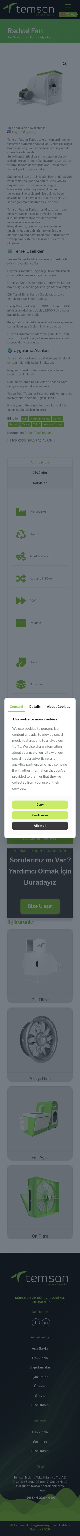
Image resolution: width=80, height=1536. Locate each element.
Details (35, 706)
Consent (16, 706)
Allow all (40, 826)
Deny (40, 804)
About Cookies (58, 706)
